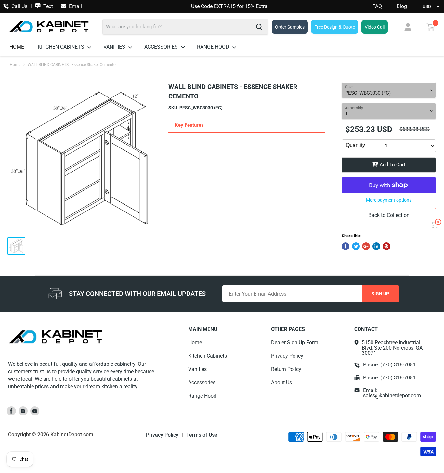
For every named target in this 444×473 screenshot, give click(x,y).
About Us (281, 382)
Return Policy (286, 369)
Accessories (161, 47)
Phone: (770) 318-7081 (389, 364)
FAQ (377, 6)
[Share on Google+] (366, 246)
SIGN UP (380, 293)
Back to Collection (389, 215)
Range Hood (213, 47)
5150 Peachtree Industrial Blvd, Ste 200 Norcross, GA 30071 (392, 348)
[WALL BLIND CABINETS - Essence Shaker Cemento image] (83, 157)
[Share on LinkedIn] (376, 246)
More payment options (388, 200)
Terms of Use (201, 435)
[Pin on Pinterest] (386, 246)
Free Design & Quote (334, 27)
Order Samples (290, 27)
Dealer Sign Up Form (294, 342)
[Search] (259, 26)
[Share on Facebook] (345, 246)
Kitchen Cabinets (61, 47)
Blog (402, 6)
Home (16, 47)
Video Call (375, 27)
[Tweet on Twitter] (356, 246)
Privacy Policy (287, 356)
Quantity (355, 145)
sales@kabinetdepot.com (392, 395)
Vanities (114, 47)
